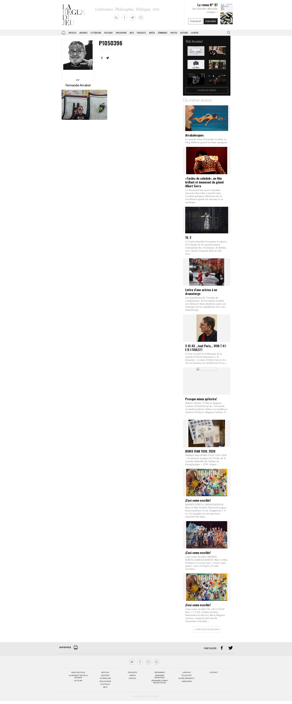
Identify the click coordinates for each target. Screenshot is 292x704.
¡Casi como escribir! (198, 500)
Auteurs (184, 32)
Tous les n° (195, 21)
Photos (173, 32)
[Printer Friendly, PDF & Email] (75, 649)
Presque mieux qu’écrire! (201, 398)
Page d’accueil (78, 672)
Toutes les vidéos (206, 90)
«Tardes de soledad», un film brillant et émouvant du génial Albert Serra (204, 182)
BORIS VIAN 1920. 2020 (200, 451)
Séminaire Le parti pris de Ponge (159, 681)
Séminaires (162, 32)
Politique (108, 32)
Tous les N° (186, 675)
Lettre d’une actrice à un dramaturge (201, 291)
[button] (228, 33)
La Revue (186, 672)
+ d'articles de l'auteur (207, 629)
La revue (194, 32)
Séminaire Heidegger (160, 676)
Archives (83, 32)
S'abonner (210, 21)
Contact (214, 672)
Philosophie (121, 32)
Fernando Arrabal (77, 85)
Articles (72, 32)
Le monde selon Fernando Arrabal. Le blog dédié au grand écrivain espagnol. (206, 141)
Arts (132, 32)
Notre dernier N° (187, 678)
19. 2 (188, 237)
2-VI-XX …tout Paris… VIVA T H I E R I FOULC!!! (205, 347)
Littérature (95, 32)
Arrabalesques (194, 135)
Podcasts (141, 32)
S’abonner (187, 681)
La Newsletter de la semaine (78, 676)
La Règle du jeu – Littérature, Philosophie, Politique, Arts (63, 32)
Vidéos (152, 32)
